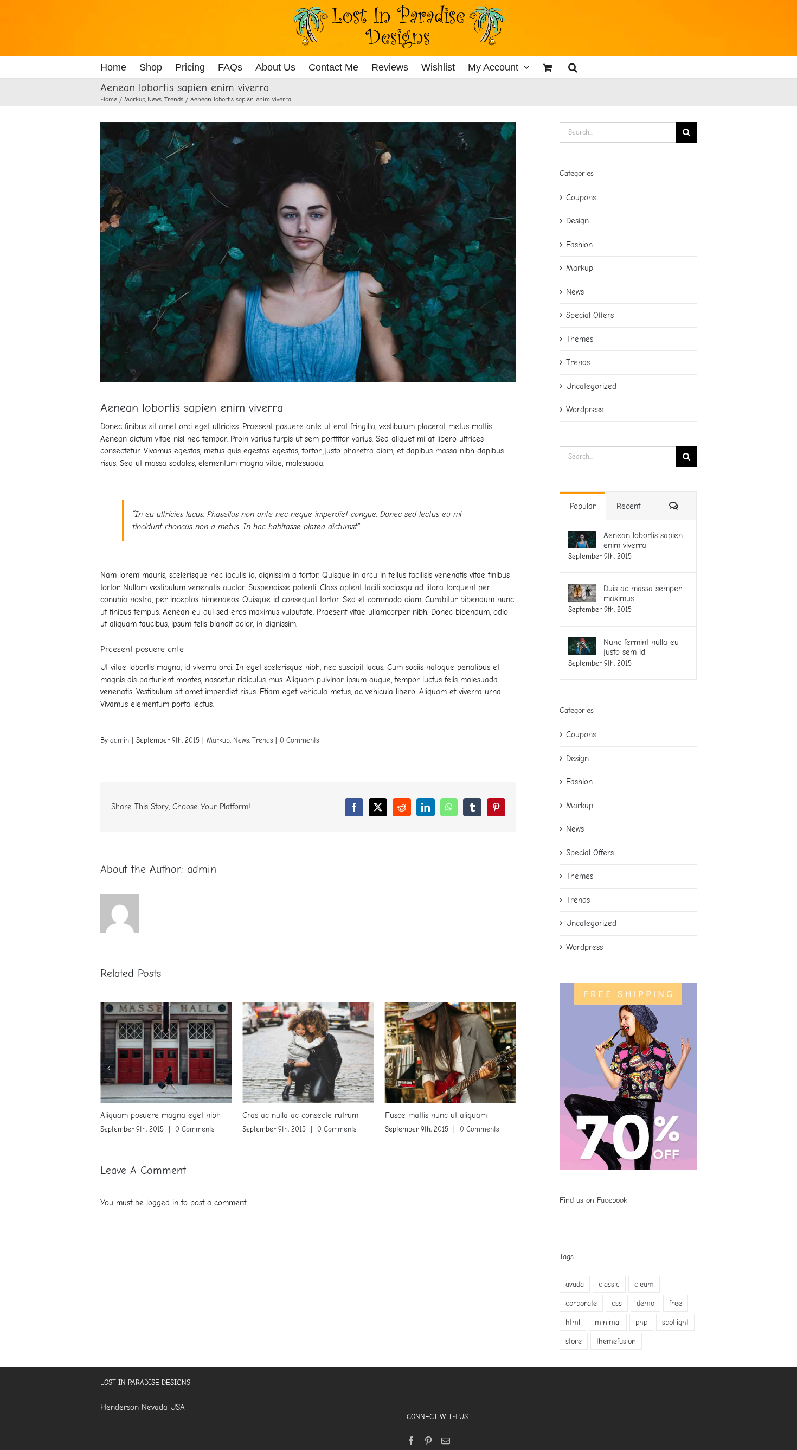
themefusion (616, 1341)
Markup (218, 740)
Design (577, 221)
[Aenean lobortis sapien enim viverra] (582, 536)
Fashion (579, 245)
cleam (644, 1284)
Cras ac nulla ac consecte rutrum (169, 1115)
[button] (572, 67)
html (572, 1322)
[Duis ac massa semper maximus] (582, 590)
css (617, 1303)
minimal (608, 1322)
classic (609, 1284)
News (241, 740)
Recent (628, 506)
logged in (162, 1203)
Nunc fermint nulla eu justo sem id (641, 647)
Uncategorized (591, 386)
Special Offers (590, 315)
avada (574, 1284)
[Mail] (445, 1440)
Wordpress (584, 409)
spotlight (675, 1322)
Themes (579, 339)
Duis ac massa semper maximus (450, 1115)
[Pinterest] (428, 1440)
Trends (262, 740)
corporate (581, 1303)
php (641, 1322)
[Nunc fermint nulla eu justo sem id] (582, 643)
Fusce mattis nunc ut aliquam (304, 1115)
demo (645, 1303)
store (573, 1341)
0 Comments (299, 740)
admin (119, 740)
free (675, 1303)
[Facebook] (411, 1440)
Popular (583, 506)
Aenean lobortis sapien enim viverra (643, 540)
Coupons (581, 197)
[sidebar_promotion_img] (628, 987)
